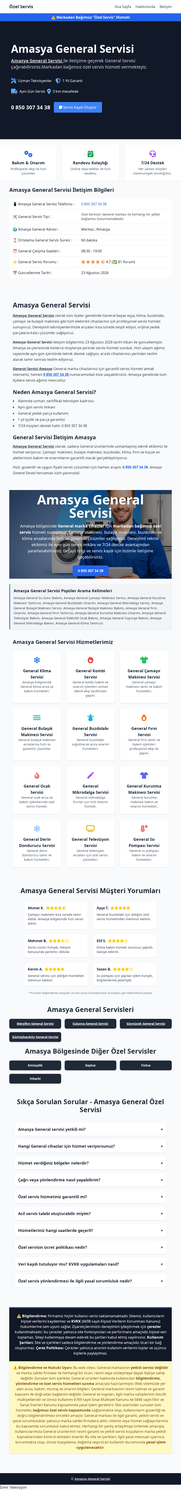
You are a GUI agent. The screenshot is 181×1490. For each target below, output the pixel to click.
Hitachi (35, 1078)
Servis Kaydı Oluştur (79, 107)
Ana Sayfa (123, 6)
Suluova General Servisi (90, 1023)
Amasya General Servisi (37, 61)
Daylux (90, 1065)
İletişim (166, 6)
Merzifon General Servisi (35, 1023)
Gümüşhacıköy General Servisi (35, 1037)
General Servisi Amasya (32, 368)
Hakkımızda (145, 6)
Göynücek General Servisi (145, 1023)
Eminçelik (35, 1065)
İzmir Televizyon (13, 1487)
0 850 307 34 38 (30, 107)
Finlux (146, 1065)
